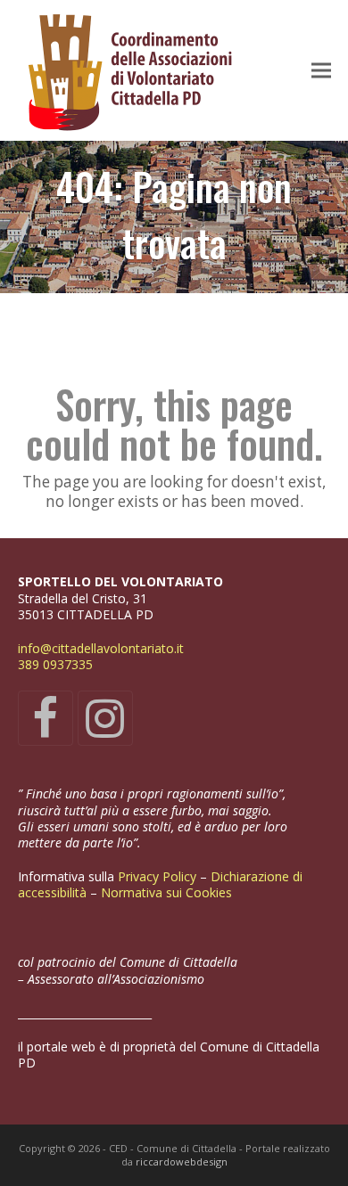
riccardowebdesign (182, 1161)
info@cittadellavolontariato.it (101, 648)
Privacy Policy (159, 876)
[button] (321, 70)
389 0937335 (55, 664)
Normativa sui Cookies (168, 892)
